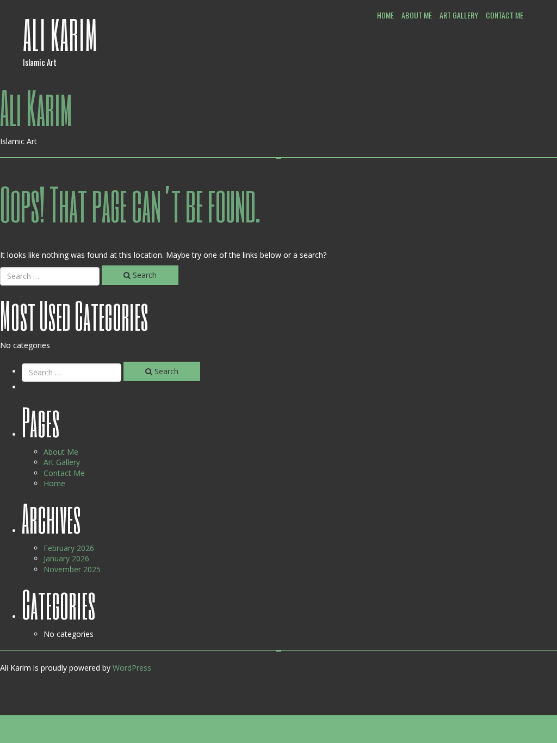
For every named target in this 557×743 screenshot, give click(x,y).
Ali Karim (60, 34)
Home (385, 15)
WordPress (132, 667)
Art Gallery (459, 15)
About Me (416, 15)
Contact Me (504, 15)
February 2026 (69, 548)
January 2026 (66, 558)
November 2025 (72, 569)
